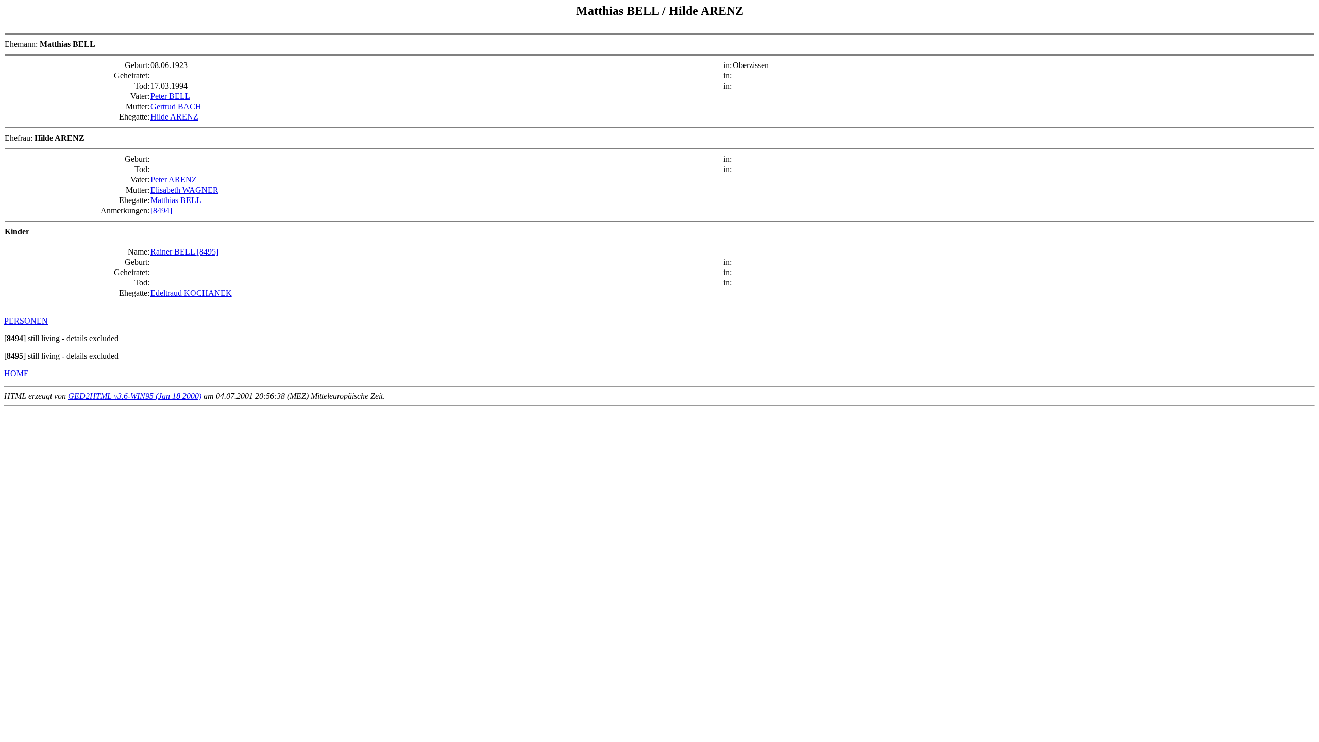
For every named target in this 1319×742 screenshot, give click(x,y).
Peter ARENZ (173, 179)
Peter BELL (170, 96)
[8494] (161, 210)
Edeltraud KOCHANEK (191, 293)
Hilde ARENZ (174, 116)
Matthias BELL (175, 200)
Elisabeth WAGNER (184, 189)
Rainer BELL (173, 251)
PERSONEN (26, 320)
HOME (16, 373)
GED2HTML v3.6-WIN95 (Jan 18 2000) (134, 396)
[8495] (207, 251)
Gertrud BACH (175, 106)
